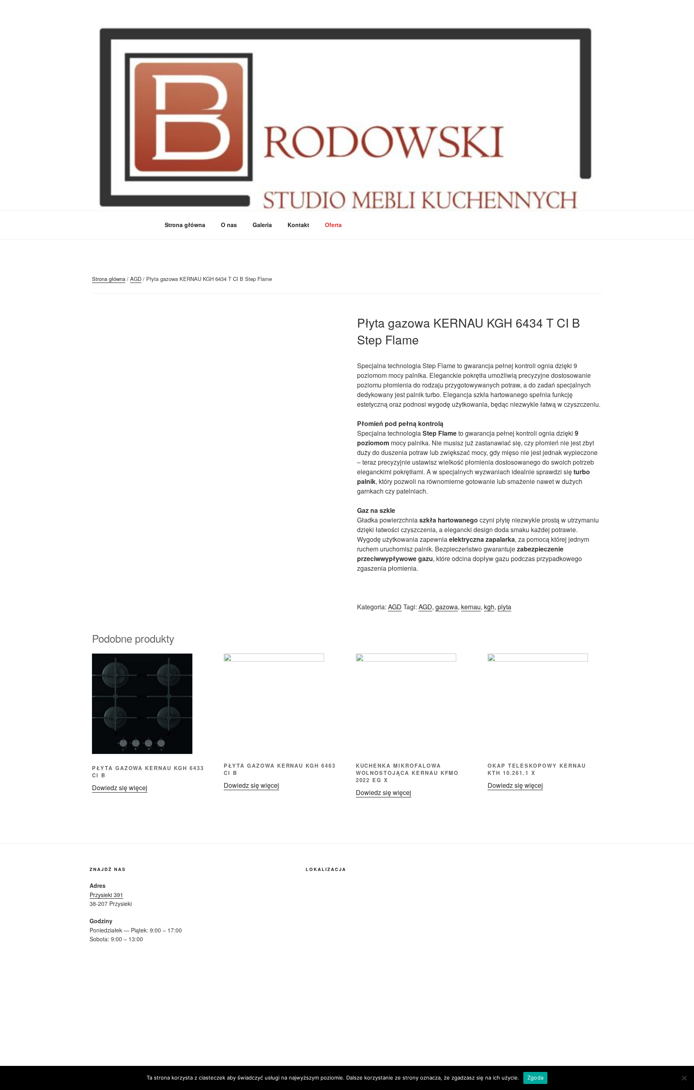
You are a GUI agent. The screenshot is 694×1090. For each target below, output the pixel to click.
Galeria (262, 225)
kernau (471, 606)
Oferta (333, 225)
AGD (135, 279)
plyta (504, 606)
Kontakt (298, 225)
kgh (489, 606)
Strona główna (185, 225)
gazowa (446, 606)
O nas (229, 225)
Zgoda (535, 1077)
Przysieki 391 (106, 895)
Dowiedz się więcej (119, 787)
